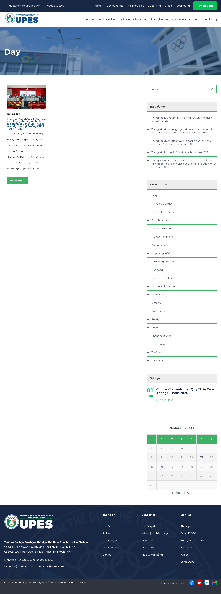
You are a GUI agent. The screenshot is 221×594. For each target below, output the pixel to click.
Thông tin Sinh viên (192, 540)
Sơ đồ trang (187, 561)
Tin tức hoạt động (161, 335)
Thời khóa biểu (135, 5)
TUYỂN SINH (205, 5)
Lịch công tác (114, 5)
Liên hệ (207, 19)
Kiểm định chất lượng (155, 533)
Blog (154, 195)
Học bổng (157, 269)
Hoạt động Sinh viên (163, 261)
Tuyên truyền (158, 360)
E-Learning (154, 5)
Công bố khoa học (161, 220)
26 (191, 476)
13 (201, 457)
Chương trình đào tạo (163, 212)
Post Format (158, 311)
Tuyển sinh (124, 19)
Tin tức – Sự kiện (106, 19)
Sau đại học (157, 319)
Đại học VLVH (159, 245)
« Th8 (176, 493)
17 (172, 467)
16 (161, 467)
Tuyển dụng (182, 5)
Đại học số (195, 19)
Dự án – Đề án (179, 19)
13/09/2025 (13, 114)
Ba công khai (150, 526)
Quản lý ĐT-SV (189, 533)
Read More (17, 180)
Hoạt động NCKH (161, 253)
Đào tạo (137, 19)
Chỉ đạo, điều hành (161, 203)
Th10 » (186, 493)
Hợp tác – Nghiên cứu (156, 19)
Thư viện (98, 5)
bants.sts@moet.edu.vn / (19, 566)
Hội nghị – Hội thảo (162, 278)
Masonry (156, 302)
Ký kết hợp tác (159, 294)
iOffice (168, 5)
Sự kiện (106, 533)
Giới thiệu (89, 19)
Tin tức (155, 327)
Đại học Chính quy (161, 228)
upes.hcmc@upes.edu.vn (50, 566)
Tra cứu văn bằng (152, 554)
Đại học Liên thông (162, 236)
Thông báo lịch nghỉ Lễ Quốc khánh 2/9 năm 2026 (179, 152)
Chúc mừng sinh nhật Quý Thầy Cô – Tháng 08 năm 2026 (185, 391)
